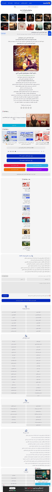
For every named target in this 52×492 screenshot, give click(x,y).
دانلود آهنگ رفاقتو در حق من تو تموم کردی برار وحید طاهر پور (37, 262)
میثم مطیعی (13, 411)
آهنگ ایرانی (38, 312)
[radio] (31, 108)
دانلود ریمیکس (24, 3)
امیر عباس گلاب (38, 352)
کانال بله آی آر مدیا (14, 165)
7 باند (38, 395)
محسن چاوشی (13, 387)
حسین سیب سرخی (14, 414)
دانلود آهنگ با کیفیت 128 (25, 160)
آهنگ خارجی (14, 312)
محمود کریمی (38, 406)
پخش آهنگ (16, 3)
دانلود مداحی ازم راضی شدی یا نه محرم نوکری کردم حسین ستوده (37, 463)
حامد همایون (13, 368)
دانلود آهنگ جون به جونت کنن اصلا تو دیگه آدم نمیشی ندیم (37, 271)
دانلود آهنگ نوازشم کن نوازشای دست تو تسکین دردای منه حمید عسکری (35, 267)
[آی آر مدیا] (46, 3)
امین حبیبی (38, 357)
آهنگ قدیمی (14, 328)
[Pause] (27, 126)
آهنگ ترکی (38, 323)
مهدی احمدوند (13, 393)
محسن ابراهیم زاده (38, 393)
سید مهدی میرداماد (13, 408)
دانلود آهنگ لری (38, 314)
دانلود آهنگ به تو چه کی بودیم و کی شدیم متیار (40, 260)
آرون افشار (38, 341)
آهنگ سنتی (14, 323)
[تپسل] (3, 485)
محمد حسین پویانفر (38, 408)
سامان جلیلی (14, 379)
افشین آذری (38, 349)
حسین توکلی (38, 374)
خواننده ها (10, 3)
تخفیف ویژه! (43, 484)
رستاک (14, 382)
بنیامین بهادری (13, 363)
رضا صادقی (14, 384)
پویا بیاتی (38, 368)
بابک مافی (38, 363)
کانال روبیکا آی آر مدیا (37, 169)
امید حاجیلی (14, 352)
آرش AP (13, 341)
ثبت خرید (14, 125)
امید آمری (13, 349)
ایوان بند (13, 357)
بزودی (30, 3)
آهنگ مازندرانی (38, 317)
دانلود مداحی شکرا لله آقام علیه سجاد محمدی (41, 465)
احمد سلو (38, 346)
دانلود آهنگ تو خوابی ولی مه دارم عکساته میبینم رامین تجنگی (37, 258)
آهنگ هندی (38, 331)
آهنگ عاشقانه (13, 325)
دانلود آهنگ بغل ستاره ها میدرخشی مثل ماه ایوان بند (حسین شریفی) (36, 459)
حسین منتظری (13, 374)
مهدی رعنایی (13, 422)
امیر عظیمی (38, 355)
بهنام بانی (38, 365)
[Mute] (29, 126)
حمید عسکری (13, 376)
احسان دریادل (13, 344)
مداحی (14, 317)
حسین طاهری (13, 406)
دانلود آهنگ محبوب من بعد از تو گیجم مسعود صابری (38, 265)
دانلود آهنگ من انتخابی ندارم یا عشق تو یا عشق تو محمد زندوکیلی (36, 456)
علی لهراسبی (38, 387)
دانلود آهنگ (41, 41)
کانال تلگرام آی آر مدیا (37, 165)
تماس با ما (4, 3)
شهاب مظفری (38, 382)
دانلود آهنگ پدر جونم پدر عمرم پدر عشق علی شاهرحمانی (38, 264)
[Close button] (50, 468)
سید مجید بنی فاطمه (38, 414)
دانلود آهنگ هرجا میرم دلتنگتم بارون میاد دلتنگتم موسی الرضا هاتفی (35, 269)
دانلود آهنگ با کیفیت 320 (25, 156)
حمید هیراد (38, 379)
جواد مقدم (14, 419)
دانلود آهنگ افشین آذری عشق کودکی (39, 32)
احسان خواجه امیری (38, 344)
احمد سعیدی (13, 346)
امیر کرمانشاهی (38, 419)
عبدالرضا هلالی (38, 411)
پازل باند (13, 365)
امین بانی (13, 355)
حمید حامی (38, 376)
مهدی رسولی (38, 416)
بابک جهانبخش (13, 360)
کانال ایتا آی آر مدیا (14, 169)
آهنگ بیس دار (13, 320)
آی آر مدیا (33, 174)
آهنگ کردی (14, 314)
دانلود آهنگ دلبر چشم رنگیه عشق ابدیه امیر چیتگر (39, 452)
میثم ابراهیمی (13, 390)
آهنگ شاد (38, 325)
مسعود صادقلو (38, 390)
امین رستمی (38, 360)
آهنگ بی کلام (38, 320)
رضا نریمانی (14, 416)
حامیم (38, 371)
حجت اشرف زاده (13, 371)
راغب (38, 384)
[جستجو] (15, 6)
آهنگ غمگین (38, 328)
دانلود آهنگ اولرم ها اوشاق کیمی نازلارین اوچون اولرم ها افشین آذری (36, 461)
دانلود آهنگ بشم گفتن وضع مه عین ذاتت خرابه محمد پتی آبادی (37, 439)
